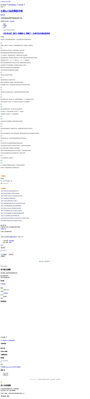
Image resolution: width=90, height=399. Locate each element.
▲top (2, 245)
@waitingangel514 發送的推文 (8, 340)
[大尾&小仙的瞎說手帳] (1, 362)
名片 (4, 27)
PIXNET (34, 379)
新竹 (10, 242)
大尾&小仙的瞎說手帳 (12, 11)
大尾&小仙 (3, 228)
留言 (15, 236)
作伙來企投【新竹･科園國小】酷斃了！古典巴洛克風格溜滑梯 (26, 33)
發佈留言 (3, 256)
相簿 (4, 24)
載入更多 (3, 247)
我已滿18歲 (3, 396)
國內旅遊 (11, 240)
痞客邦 (11, 236)
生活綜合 (12, 21)
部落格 (5, 25)
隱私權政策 (53, 379)
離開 (8, 396)
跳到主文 (3, 14)
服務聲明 (58, 379)
